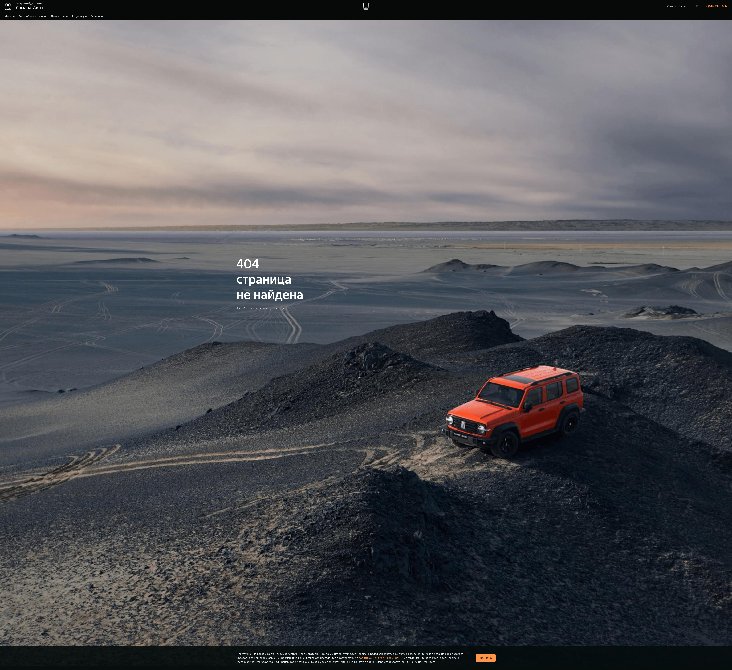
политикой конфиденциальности (379, 658)
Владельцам (79, 16)
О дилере (97, 16)
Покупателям (59, 16)
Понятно (486, 658)
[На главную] (8, 6)
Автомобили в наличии (32, 16)
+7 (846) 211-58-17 (715, 6)
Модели (10, 16)
